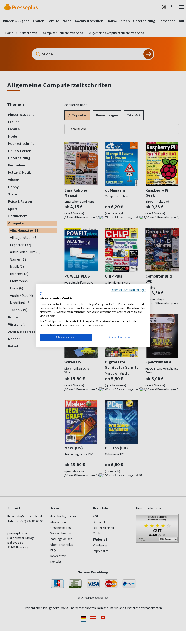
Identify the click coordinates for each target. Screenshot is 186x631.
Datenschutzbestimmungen (128, 290)
